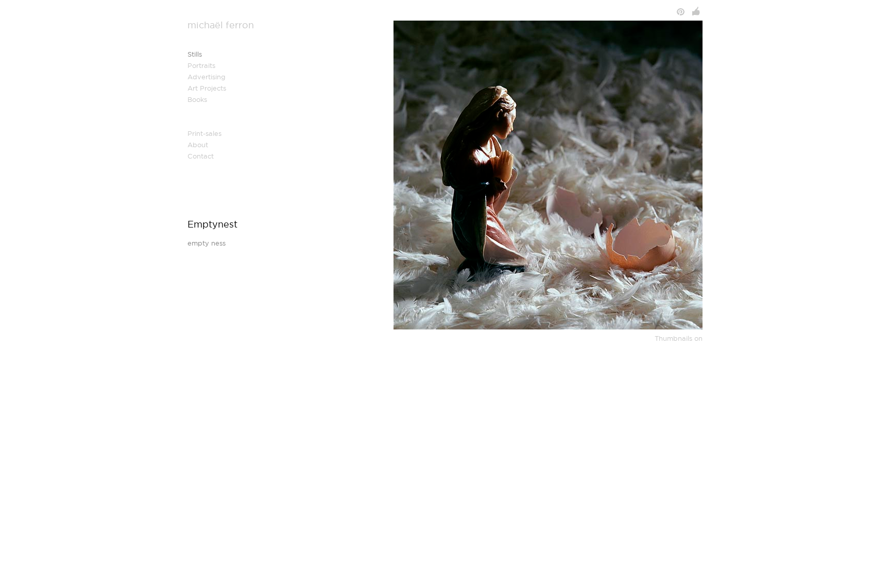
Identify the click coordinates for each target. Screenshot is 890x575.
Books (197, 99)
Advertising (206, 77)
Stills (194, 54)
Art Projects (206, 88)
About (197, 145)
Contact (200, 156)
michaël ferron (220, 25)
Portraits (201, 65)
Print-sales (204, 133)
